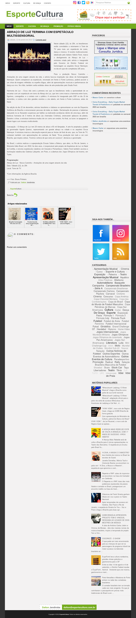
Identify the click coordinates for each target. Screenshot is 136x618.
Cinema (97, 296)
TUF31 (95, 373)
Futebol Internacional (116, 323)
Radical (109, 362)
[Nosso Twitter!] (101, 259)
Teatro (111, 370)
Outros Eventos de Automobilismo (111, 355)
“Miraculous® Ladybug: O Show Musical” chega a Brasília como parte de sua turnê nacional (114, 390)
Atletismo (119, 280)
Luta (121, 342)
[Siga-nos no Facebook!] (79, 3)
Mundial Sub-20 (112, 348)
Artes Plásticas (105, 280)
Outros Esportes (111, 353)
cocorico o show (114, 97)
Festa (99, 315)
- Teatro (123, 274)
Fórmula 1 (109, 315)
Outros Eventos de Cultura (110, 358)
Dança (126, 309)
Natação (100, 350)
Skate (107, 367)
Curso (118, 309)
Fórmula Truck (118, 318)
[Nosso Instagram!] (120, 241)
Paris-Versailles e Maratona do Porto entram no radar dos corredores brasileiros (116, 580)
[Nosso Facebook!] (101, 241)
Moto (117, 345)
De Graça (37, 3)
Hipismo (112, 329)
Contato (47, 3)
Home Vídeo (124, 329)
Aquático (124, 277)
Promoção (58, 26)
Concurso (108, 296)
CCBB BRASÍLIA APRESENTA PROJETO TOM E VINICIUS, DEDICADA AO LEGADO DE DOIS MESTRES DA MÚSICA (115, 519)
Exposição (123, 312)
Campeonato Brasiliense (116, 288)
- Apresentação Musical (105, 268)
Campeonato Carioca (104, 291)
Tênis (119, 370)
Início (7, 3)
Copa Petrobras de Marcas (112, 305)
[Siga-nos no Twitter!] (84, 3)
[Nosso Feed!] (120, 259)
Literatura (111, 342)
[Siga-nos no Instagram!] (75, 3)
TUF (126, 370)
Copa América (121, 296)
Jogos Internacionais (107, 331)
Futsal (96, 326)
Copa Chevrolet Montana (106, 299)
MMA (110, 345)
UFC (102, 373)
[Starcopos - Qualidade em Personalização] (111, 69)
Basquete (120, 282)
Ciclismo (121, 293)
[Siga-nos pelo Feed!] (88, 3)
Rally (117, 362)
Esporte (16, 3)
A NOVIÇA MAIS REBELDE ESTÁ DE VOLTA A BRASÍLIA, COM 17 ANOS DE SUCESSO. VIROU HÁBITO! (115, 433)
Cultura (26, 3)
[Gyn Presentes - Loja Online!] (110, 85)
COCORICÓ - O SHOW (111, 538)
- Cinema (124, 268)
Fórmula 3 (121, 315)
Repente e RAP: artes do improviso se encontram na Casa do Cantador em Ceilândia (115, 476)
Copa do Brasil (115, 301)
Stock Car (117, 367)
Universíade (111, 373)
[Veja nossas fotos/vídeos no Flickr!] (92, 3)
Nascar (124, 348)
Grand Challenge (120, 326)
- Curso (99, 271)
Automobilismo (105, 282)
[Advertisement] (110, 152)
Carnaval (110, 293)
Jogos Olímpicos (120, 334)
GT (93, 329)
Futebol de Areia (112, 321)
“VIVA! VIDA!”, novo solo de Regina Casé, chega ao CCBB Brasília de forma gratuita (115, 411)
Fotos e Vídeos (74, 26)
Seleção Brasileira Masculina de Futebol (112, 363)
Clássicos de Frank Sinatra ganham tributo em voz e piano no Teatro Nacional (116, 496)
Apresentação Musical (105, 277)
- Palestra (112, 274)
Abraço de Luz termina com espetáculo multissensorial (40, 33)
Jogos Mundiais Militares (109, 333)
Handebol (101, 329)
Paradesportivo (121, 359)
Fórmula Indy (102, 318)
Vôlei (120, 373)
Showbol (98, 367)
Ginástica (105, 326)
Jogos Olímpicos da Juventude (107, 337)
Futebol (98, 321)
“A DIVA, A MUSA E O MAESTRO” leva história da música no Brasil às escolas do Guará (116, 455)
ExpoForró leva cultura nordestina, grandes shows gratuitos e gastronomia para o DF (115, 559)
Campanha (98, 285)
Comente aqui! (41, 40)
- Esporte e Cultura (114, 271)
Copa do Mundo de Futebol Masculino (111, 303)
